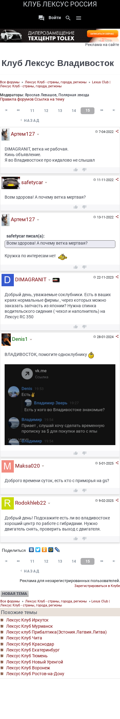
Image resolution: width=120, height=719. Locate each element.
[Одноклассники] (44, 548)
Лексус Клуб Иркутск (27, 620)
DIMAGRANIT (30, 279)
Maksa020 (27, 466)
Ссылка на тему (49, 99)
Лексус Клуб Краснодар (30, 644)
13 (60, 111)
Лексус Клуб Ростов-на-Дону (35, 673)
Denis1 (19, 339)
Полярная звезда (73, 95)
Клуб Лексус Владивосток (58, 63)
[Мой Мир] (51, 548)
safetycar (31, 182)
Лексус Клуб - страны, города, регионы (56, 82)
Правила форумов (17, 99)
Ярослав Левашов (41, 95)
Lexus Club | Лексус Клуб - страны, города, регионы (55, 84)
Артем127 (22, 134)
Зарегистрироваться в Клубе (97, 586)
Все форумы (10, 82)
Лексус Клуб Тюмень (27, 655)
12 (46, 111)
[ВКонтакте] (31, 548)
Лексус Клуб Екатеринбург (33, 649)
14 (74, 111)
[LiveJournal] (57, 548)
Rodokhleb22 (30, 503)
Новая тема (14, 593)
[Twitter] (38, 548)
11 (32, 111)
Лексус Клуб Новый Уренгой (34, 661)
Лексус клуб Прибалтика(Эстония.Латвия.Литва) (56, 632)
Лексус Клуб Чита (24, 637)
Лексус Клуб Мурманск (29, 626)
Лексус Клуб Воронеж (28, 667)
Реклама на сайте (102, 44)
